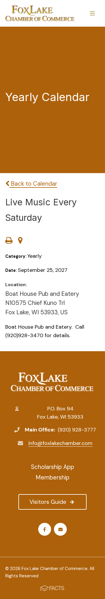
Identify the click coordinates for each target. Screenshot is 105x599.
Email (60, 529)
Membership (52, 477)
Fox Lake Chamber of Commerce (52, 382)
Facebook (44, 529)
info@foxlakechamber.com (60, 443)
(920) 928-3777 (77, 429)
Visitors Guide (47, 502)
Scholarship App (52, 467)
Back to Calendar (33, 183)
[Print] (8, 241)
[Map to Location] (20, 241)
